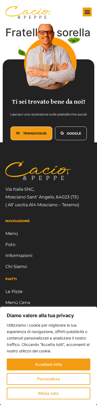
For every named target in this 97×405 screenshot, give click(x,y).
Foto (10, 244)
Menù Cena (17, 302)
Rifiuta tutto (48, 393)
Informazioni (18, 255)
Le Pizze (14, 291)
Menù (11, 233)
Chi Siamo (16, 266)
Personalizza (48, 379)
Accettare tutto (48, 364)
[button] (87, 12)
